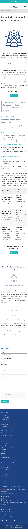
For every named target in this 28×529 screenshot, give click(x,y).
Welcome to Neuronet (6, 476)
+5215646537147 (7, 511)
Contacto (14, 96)
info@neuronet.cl (7, 514)
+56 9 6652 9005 (6, 496)
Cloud (2, 422)
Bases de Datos (5, 417)
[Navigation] (25, 6)
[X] (6, 520)
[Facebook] (2, 520)
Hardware (4, 442)
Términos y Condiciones (7, 435)
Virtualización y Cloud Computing (14, 320)
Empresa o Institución (7, 358)
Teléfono (4, 364)
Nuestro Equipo (5, 467)
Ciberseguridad (5, 415)
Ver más (3, 302)
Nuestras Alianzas (6, 469)
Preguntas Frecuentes (6, 432)
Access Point (5, 444)
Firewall (4, 445)
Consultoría (4, 426)
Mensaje (4, 377)
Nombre (3, 352)
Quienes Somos (5, 465)
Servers (4, 449)
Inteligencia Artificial (6, 419)
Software (3, 453)
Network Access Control (8, 447)
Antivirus (4, 455)
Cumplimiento (4, 474)
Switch (3, 451)
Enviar (5, 402)
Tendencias (4, 479)
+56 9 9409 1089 (6, 498)
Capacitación (4, 424)
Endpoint (4, 459)
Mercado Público (5, 472)
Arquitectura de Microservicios (14, 285)
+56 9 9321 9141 (6, 500)
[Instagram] (10, 520)
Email (3, 370)
